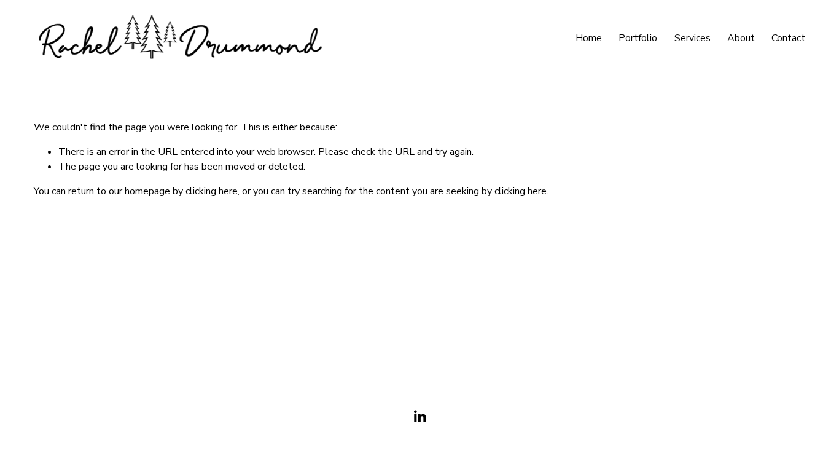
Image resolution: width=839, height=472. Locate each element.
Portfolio (638, 38)
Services (692, 38)
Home (589, 38)
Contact (788, 38)
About (741, 38)
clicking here (211, 191)
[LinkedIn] (419, 416)
